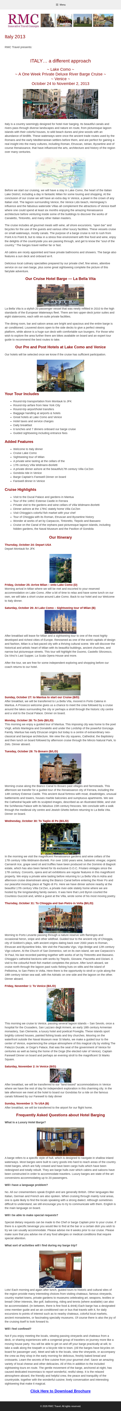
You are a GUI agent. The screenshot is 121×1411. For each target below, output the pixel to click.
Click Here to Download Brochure (60, 1391)
